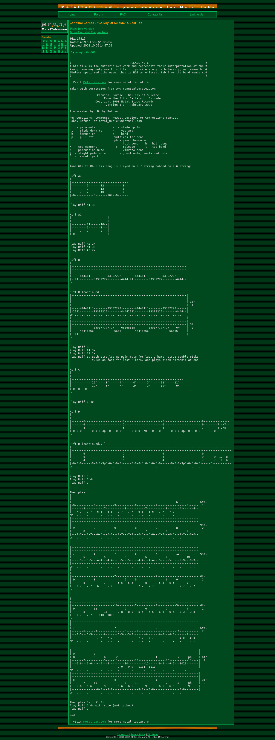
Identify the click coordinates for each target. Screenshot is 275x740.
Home (71, 14)
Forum (98, 14)
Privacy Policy (138, 734)
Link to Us (196, 14)
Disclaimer (152, 734)
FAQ (123, 14)
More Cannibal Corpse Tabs (89, 32)
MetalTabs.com (94, 82)
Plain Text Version (82, 28)
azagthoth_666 (85, 52)
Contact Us (155, 14)
